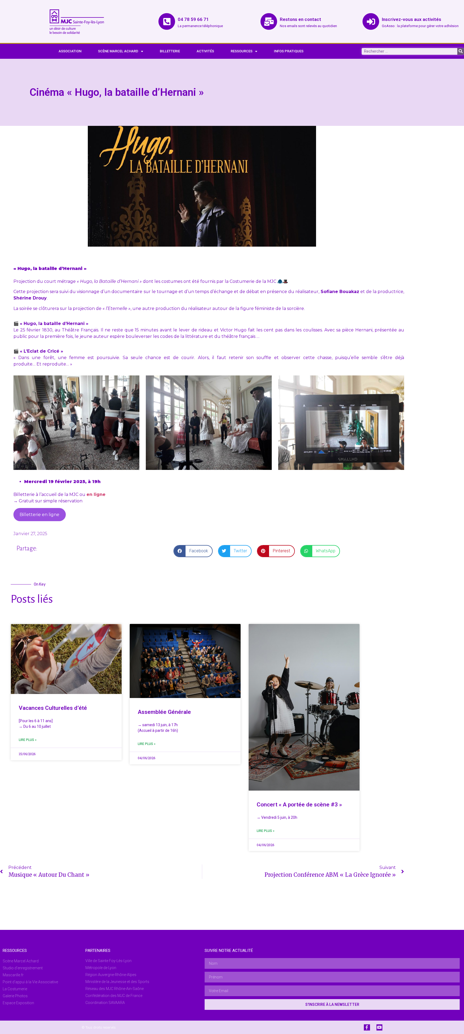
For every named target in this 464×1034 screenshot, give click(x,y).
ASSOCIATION (70, 51)
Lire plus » (28, 740)
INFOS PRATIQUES (288, 51)
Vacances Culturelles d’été (53, 708)
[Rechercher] (460, 51)
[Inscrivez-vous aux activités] (371, 21)
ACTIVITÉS (205, 51)
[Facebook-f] (367, 1027)
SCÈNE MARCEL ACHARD (118, 51)
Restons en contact (300, 19)
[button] (193, 551)
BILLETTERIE (170, 51)
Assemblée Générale (164, 712)
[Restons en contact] (268, 21)
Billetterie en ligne (39, 514)
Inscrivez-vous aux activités (411, 19)
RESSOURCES (241, 51)
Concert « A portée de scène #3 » (299, 804)
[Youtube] (379, 1027)
